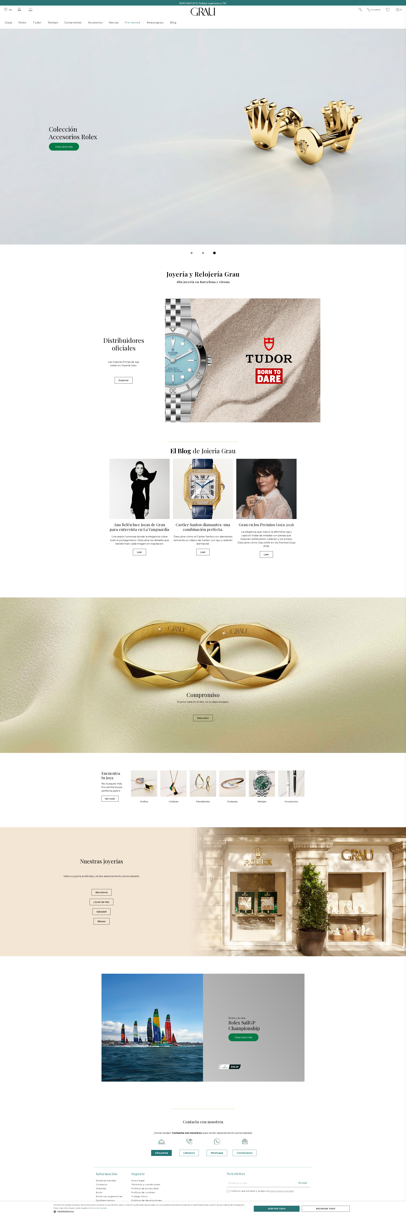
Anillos (144, 801)
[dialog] (203, 1208)
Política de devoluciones (146, 1200)
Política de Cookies (98, 1208)
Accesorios (291, 801)
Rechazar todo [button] (325, 1208)
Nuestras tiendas (106, 1180)
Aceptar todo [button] (277, 1208)
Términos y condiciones (145, 1184)
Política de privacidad (144, 1188)
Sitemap (101, 1188)
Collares (173, 801)
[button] (191, 253)
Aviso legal (138, 1180)
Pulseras (232, 801)
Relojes (262, 801)
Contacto (101, 1184)
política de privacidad (281, 1191)
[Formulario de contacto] (30, 9)
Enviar (303, 1182)
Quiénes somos (105, 1200)
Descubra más (61, 146)
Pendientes (203, 801)
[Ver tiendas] (19, 9)
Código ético (139, 1196)
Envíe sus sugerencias (109, 1196)
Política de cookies (143, 1192)
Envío (99, 1192)
